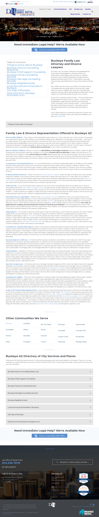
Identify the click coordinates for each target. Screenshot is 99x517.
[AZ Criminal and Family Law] (20, 12)
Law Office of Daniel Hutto (32, 221)
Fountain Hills (81, 330)
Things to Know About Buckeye (25, 65)
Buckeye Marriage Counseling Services (23, 80)
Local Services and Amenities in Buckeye (24, 87)
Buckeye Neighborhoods (21, 83)
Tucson (43, 342)
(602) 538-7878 (59, 116)
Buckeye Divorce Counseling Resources (23, 69)
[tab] (49, 124)
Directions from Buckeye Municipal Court (21, 94)
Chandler (26, 323)
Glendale (26, 336)
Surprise (44, 336)
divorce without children (50, 174)
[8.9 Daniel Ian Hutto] (83, 484)
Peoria (43, 329)
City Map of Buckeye (18, 90)
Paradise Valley (81, 342)
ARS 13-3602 (64, 292)
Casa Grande (80, 324)
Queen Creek (63, 337)
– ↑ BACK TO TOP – (49, 449)
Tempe (8, 336)
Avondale (61, 330)
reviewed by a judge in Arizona (73, 296)
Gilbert (25, 329)
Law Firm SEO (81, 506)
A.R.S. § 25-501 (32, 216)
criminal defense (6, 479)
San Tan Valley (46, 324)
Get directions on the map (58, 490)
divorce (39, 304)
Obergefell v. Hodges (57, 268)
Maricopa (61, 342)
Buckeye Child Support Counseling (26, 72)
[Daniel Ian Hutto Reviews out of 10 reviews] (83, 496)
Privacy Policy (7, 514)
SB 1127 (50, 201)
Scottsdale (10, 329)
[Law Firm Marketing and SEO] (79, 512)
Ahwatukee (80, 337)
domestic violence (55, 294)
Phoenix (9, 323)
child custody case (50, 304)
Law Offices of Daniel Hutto (33, 188)
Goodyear (26, 342)
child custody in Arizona (49, 197)
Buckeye (61, 324)
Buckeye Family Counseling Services (22, 76)
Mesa (8, 342)
